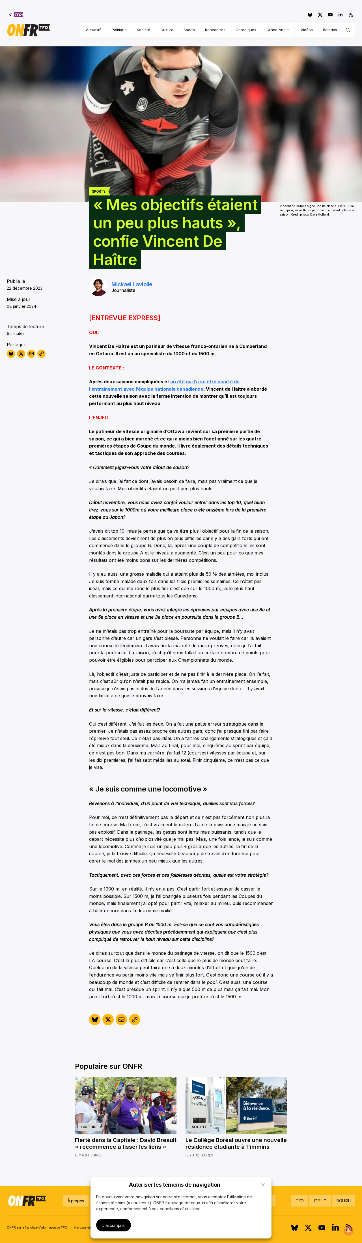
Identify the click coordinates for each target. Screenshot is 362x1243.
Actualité (94, 29)
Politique (119, 29)
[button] (263, 1185)
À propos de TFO (86, 1227)
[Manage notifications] (348, 1230)
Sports (189, 29)
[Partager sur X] (21, 354)
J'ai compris (113, 1225)
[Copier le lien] (41, 354)
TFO (300, 1200)
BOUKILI (344, 1200)
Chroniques (246, 29)
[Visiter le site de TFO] (16, 14)
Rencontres (215, 29)
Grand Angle (277, 29)
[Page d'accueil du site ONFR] (28, 30)
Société (143, 29)
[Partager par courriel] (31, 354)
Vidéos (307, 29)
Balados (330, 29)
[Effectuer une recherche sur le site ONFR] (348, 30)
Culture (166, 29)
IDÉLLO (320, 1200)
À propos (76, 1200)
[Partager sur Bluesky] (11, 354)
